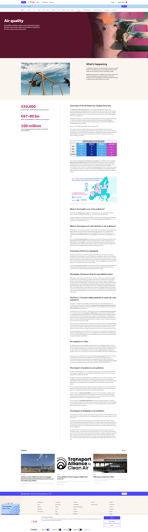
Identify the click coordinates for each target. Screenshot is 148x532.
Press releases (40, 511)
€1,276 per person (103, 350)
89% (110, 120)
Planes (63, 10)
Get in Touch (111, 504)
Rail (68, 10)
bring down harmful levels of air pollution (108, 360)
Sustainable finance (87, 10)
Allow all (112, 517)
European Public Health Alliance (103, 219)
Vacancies (75, 513)
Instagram (111, 509)
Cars (34, 10)
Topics (25, 6)
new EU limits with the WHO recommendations (88, 160)
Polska (56, 513)
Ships (59, 10)
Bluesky (110, 511)
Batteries (53, 10)
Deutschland (58, 504)
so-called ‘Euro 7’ (104, 261)
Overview (29, 10)
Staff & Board (76, 504)
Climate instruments (97, 10)
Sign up (124, 493)
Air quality (78, 10)
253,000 (94, 234)
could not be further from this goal (108, 311)
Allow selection (112, 521)
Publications (45, 2)
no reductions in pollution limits (90, 312)
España (56, 506)
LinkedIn (111, 506)
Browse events (94, 504)
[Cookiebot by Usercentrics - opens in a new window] (34, 530)
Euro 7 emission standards (80, 265)
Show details (86, 529)
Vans (43, 10)
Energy (72, 10)
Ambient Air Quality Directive (78, 109)
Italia (56, 511)
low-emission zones (99, 356)
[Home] (31, 2)
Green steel (114, 10)
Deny (112, 525)
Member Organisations (78, 506)
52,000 (82, 242)
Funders (75, 509)
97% (110, 121)
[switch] (59, 530)
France (56, 509)
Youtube (111, 513)
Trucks (38, 10)
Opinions (39, 506)
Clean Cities (106, 10)
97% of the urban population (81, 239)
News (38, 504)
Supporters (75, 511)
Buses (48, 10)
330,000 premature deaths (83, 213)
